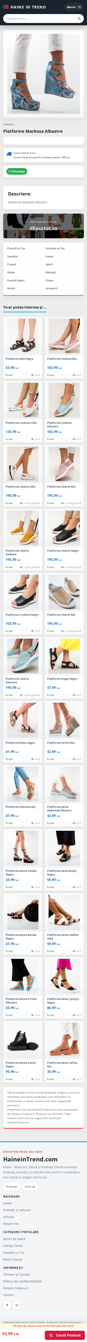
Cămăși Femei (13, 1246)
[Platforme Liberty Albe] (22, 464)
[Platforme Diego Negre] (64, 656)
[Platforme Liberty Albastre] (22, 656)
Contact (8, 1295)
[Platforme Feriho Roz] (64, 720)
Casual (11, 264)
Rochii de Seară (14, 1239)
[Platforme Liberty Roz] (64, 464)
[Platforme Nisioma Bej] (22, 784)
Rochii (11, 288)
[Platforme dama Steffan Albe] (64, 912)
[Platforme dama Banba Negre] (22, 912)
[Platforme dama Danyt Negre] (22, 1040)
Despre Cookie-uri (16, 1288)
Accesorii (51, 288)
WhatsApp (18, 171)
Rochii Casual (12, 1259)
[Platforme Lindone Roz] (64, 336)
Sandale (12, 256)
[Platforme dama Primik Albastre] (22, 976)
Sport (49, 264)
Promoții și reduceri (17, 1210)
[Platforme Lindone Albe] (22, 400)
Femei (49, 256)
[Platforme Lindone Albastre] (64, 400)
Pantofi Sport (15, 280)
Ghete (11, 272)
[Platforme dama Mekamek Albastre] (64, 784)
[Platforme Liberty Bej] (64, 592)
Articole (30, 1187)
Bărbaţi (51, 272)
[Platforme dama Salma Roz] (64, 1040)
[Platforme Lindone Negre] (22, 592)
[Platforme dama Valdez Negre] (22, 848)
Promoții (12, 1187)
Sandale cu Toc (55, 248)
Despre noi (11, 1224)
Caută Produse (67, 1335)
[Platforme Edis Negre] (22, 336)
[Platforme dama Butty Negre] (64, 848)
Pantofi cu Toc (16, 248)
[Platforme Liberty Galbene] (22, 528)
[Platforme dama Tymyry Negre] (64, 976)
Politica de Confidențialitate (22, 1281)
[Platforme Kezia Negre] (22, 720)
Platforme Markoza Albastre (33, 131)
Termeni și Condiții (16, 1274)
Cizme (49, 280)
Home (7, 1203)
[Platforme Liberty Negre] (64, 528)
